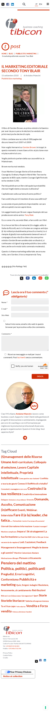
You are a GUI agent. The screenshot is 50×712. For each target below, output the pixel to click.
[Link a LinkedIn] (12, 4)
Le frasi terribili (25, 537)
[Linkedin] (34, 278)
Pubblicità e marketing (26, 54)
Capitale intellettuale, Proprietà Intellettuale (20, 472)
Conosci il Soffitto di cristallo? (33, 483)
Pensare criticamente (30, 558)
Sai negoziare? (27, 596)
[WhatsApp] (46, 278)
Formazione (17, 521)
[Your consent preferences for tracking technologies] (45, 707)
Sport (36, 596)
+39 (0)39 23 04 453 (12, 646)
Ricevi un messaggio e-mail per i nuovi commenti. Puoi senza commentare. (23, 356)
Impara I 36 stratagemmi (30, 531)
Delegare (4, 500)
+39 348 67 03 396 (14, 648)
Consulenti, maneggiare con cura (14, 489)
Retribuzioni (39, 590)
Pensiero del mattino (18, 563)
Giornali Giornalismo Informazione (16, 526)
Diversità (30, 500)
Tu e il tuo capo (8, 606)
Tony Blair (29, 215)
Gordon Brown (29, 147)
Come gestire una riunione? (29, 478)
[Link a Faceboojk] (7, 4)
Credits (5, 658)
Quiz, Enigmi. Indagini (27, 585)
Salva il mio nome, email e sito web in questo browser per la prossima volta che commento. (25, 325)
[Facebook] (27, 278)
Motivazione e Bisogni (10, 558)
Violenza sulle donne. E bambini (22, 612)
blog (11, 54)
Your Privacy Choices (20, 672)
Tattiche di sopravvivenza (37, 601)
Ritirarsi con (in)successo (11, 596)
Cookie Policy (7, 655)
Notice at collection (12, 676)
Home (4, 54)
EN (40, 4)
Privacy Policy (7, 653)
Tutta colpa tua (21, 606)
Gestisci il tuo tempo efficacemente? (33, 521)
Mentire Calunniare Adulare (26, 553)
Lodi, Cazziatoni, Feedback (33, 542)
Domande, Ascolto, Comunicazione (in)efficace (25, 504)
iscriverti (21, 357)
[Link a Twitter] (3, 4)
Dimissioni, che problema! (17, 500)
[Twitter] (21, 278)
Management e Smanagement (16, 547)
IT (36, 4)
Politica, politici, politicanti (23, 568)
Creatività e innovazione (34, 494)
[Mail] (40, 278)
